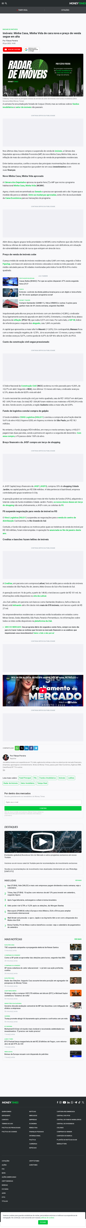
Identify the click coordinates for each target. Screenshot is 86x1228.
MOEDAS (5, 1185)
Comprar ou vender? (12, 955)
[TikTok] (79, 1102)
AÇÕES (4, 1165)
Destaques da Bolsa (26, 278)
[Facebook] (57, 1102)
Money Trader (24, 300)
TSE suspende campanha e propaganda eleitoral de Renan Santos (31, 947)
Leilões (71, 778)
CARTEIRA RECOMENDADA (66, 1111)
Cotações (65, 10)
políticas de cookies (47, 1218)
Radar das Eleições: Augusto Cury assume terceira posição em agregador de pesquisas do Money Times (36, 982)
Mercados (8, 1051)
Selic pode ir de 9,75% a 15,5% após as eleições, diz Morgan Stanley (36, 906)
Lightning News (10, 991)
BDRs (3, 1173)
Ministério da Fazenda (13, 1003)
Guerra (7, 1016)
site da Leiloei (39, 596)
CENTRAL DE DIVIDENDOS (65, 1123)
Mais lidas (10, 880)
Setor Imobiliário (27, 783)
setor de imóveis (23, 107)
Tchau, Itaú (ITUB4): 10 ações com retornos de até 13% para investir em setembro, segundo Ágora (41, 894)
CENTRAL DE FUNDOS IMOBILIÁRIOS (69, 1119)
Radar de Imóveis (10, 29)
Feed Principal (25, 778)
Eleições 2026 (9, 945)
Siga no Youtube (14, 49)
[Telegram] (75, 1102)
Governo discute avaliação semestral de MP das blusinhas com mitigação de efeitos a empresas (36, 1007)
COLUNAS (60, 1127)
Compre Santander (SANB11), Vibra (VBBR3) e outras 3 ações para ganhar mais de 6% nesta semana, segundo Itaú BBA (48, 304)
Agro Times (8, 1039)
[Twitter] (83, 1102)
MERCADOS (33, 1115)
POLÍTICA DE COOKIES (9, 1132)
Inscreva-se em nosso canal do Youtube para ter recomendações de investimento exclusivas (40, 863)
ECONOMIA (33, 1123)
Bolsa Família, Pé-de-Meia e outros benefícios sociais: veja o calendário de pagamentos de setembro (44, 926)
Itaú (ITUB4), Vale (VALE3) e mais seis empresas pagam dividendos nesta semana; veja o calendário (44, 886)
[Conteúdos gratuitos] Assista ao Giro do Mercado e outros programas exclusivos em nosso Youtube (40, 856)
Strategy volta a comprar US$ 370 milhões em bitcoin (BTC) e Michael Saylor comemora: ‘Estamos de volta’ (36, 994)
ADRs (4, 1193)
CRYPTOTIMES (34, 1161)
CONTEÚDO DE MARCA (64, 1136)
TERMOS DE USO (7, 1123)
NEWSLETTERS (62, 1144)
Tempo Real (23, 10)
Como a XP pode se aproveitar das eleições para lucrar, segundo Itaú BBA (34, 958)
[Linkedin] (68, 1102)
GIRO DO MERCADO (13, 627)
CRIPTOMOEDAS (7, 1181)
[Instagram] (60, 1102)
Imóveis (62, 778)
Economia (8, 1026)
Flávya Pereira (12, 41)
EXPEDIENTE (6, 1115)
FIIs (35, 778)
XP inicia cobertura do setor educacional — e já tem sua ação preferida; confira (33, 969)
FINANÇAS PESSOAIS (36, 1132)
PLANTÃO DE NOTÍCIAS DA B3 (67, 1140)
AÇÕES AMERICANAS (9, 1177)
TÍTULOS (5, 1201)
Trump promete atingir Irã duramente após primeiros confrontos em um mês (36, 1019)
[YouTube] (64, 1102)
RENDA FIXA (33, 1127)
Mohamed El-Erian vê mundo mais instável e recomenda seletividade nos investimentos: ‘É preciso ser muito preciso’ (34, 1030)
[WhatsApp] (72, 1102)
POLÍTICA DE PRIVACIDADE (11, 1127)
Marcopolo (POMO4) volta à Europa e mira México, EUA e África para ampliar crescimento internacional (39, 912)
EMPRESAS (33, 1119)
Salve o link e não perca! (44, 633)
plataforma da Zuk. (43, 621)
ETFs (3, 1197)
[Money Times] (77, 3)
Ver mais (78, 880)
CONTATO (5, 1119)
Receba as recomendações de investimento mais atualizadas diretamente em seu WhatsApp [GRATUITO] (40, 870)
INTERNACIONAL (35, 1136)
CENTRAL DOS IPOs (63, 1115)
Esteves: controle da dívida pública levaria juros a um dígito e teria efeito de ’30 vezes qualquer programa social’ (50, 293)
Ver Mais (78, 939)
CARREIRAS (33, 1144)
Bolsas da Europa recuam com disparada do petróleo (26, 1054)
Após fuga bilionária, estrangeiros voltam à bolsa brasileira (32, 900)
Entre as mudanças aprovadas (42, 195)
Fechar (43, 1222)
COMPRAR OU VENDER (64, 1132)
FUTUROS (5, 1189)
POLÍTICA (32, 1140)
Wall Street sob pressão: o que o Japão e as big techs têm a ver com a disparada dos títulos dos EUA (43, 919)
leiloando (17, 605)
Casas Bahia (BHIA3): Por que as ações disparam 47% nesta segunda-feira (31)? (49, 282)
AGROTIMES (33, 1165)
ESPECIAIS (33, 1148)
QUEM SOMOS (6, 1111)
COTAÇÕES (5, 1161)
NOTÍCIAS (32, 1111)
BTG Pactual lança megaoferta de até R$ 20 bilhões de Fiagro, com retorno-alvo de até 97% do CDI (35, 1042)
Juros (21, 289)
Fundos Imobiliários (48, 778)
